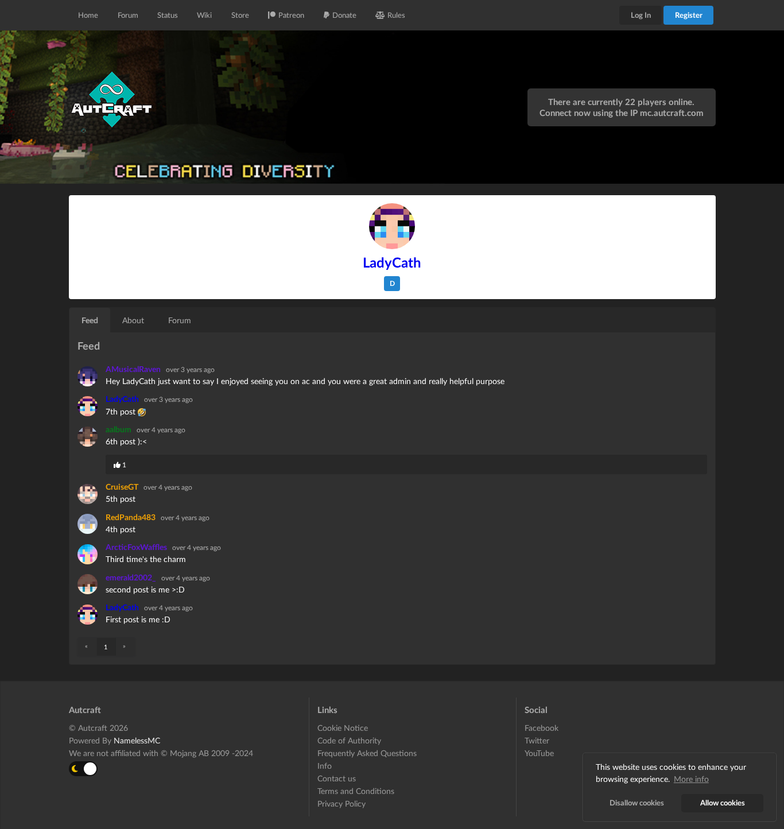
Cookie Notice (342, 728)
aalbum (119, 429)
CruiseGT (123, 486)
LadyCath (123, 399)
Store (240, 15)
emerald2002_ (132, 577)
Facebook (541, 728)
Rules (396, 15)
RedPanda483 (131, 517)
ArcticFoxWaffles (137, 547)
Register (689, 15)
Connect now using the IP (622, 112)
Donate (344, 15)
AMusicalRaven (134, 369)
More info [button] (691, 779)
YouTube (539, 753)
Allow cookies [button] (722, 803)
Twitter (537, 740)
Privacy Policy (341, 803)
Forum (128, 15)
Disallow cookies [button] (637, 803)
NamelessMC (137, 740)
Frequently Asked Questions (367, 753)
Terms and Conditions (355, 791)
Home (88, 15)
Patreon (291, 15)
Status (167, 15)
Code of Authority (349, 740)
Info (324, 765)
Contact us (336, 778)
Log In (641, 15)
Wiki (204, 15)
